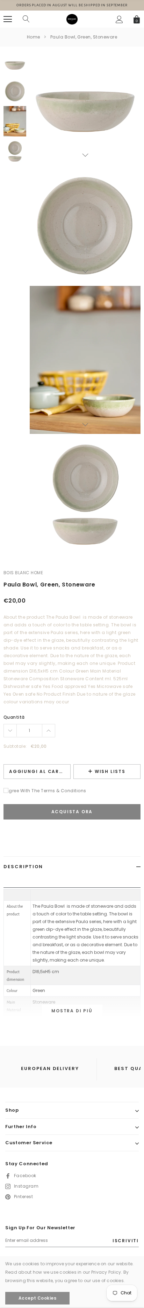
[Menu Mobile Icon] (7, 19)
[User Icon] (119, 19)
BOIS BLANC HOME (23, 573)
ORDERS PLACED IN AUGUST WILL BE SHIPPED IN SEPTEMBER (72, 5)
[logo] (72, 19)
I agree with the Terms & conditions (44, 791)
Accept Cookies (38, 1298)
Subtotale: (15, 746)
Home (33, 37)
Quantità (14, 717)
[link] (14, 65)
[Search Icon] (26, 19)
